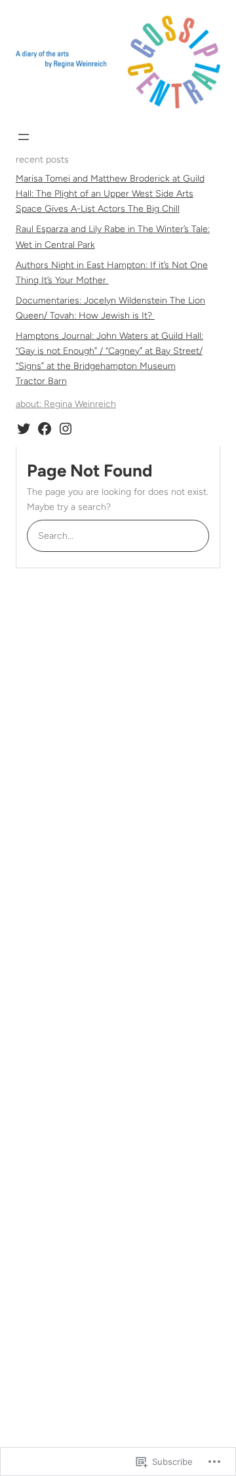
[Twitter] (23, 429)
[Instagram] (65, 429)
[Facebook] (44, 429)
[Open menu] (23, 137)
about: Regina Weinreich (66, 404)
